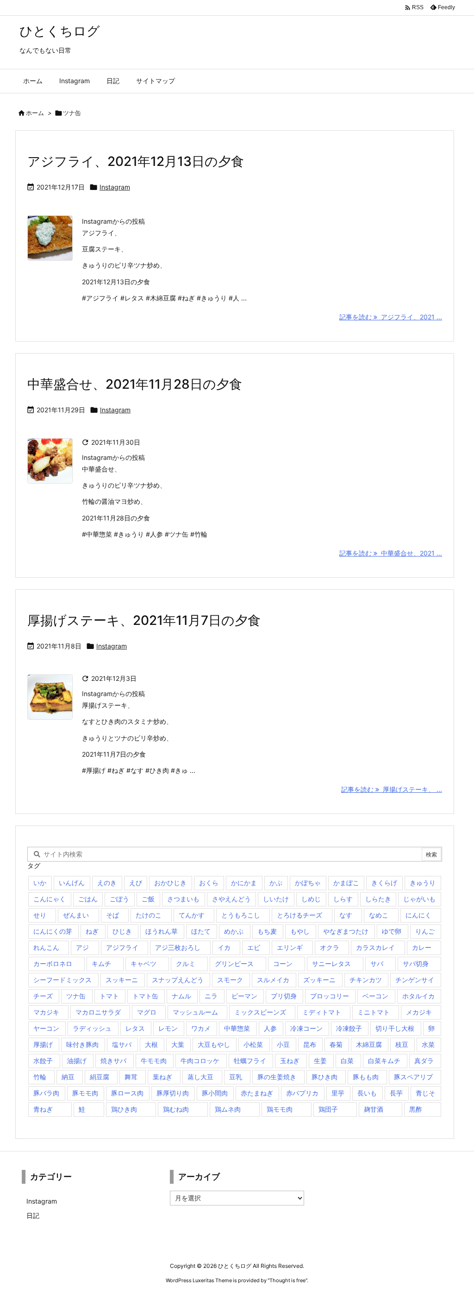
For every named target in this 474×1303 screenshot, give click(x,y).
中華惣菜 (237, 1028)
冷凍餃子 (349, 1028)
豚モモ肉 (85, 1093)
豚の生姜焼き (276, 1077)
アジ (82, 947)
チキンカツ (365, 980)
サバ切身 (416, 963)
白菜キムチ (384, 1060)
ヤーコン (46, 1028)
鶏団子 (328, 1109)
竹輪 (39, 1077)
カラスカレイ (375, 947)
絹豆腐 (99, 1077)
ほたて (201, 931)
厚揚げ (43, 1044)
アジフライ (122, 947)
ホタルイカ (418, 996)
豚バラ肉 (46, 1093)
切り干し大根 (394, 1028)
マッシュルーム (195, 1012)
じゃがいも (419, 899)
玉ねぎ (289, 1060)
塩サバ (121, 1044)
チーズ (43, 996)
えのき (107, 883)
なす (345, 915)
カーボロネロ (52, 963)
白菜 (347, 1060)
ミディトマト (321, 1012)
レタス (135, 1028)
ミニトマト (373, 1012)
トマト (109, 996)
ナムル (181, 996)
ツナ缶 (76, 996)
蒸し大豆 (200, 1077)
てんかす (192, 915)
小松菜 (253, 1044)
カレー (421, 947)
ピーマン (244, 996)
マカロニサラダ (98, 1012)
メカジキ (419, 1012)
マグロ (146, 1012)
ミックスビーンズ (260, 1012)
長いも (367, 1093)
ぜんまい (76, 915)
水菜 (428, 1044)
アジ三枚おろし (177, 947)
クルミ (185, 963)
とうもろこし (240, 915)
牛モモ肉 (154, 1060)
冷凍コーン (306, 1028)
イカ (224, 947)
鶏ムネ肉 (228, 1109)
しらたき (378, 899)
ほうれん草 (161, 931)
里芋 (337, 1093)
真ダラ (424, 1060)
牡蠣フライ (250, 1060)
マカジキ (46, 1012)
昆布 (309, 1044)
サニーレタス (331, 963)
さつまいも (183, 899)
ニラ (211, 996)
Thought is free (287, 1280)
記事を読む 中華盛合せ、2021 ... (390, 553)
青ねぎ (43, 1109)
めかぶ (233, 931)
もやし (300, 931)
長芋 (396, 1093)
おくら (208, 883)
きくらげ (384, 883)
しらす (343, 899)
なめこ (378, 915)
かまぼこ (346, 883)
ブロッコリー (329, 996)
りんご (425, 931)
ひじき (122, 931)
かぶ (275, 883)
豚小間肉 (215, 1093)
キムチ (101, 963)
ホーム (35, 112)
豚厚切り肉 (172, 1093)
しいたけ (276, 899)
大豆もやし (214, 1044)
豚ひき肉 (324, 1077)
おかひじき (170, 883)
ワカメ (201, 1028)
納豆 (68, 1077)
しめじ (311, 899)
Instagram (115, 187)
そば (112, 915)
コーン (283, 963)
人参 (270, 1028)
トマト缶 (145, 996)
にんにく (418, 915)
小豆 (283, 1044)
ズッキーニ (319, 980)
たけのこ (149, 915)
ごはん (88, 899)
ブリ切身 (284, 996)
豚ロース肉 (127, 1093)
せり (39, 915)
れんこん (46, 947)
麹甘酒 (373, 1109)
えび (135, 883)
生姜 (320, 1060)
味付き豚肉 (82, 1044)
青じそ (425, 1093)
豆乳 (235, 1077)
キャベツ (143, 963)
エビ (253, 947)
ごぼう (119, 899)
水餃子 (43, 1060)
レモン (168, 1028)
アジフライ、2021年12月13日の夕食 (135, 161)
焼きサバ (113, 1060)
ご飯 (148, 899)
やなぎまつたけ (345, 931)
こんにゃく (49, 899)
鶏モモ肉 (280, 1109)
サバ (376, 963)
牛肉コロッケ (200, 1060)
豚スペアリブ (413, 1077)
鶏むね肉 (176, 1109)
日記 (32, 1215)
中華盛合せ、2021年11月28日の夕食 (134, 384)
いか (39, 883)
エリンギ (290, 947)
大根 (151, 1044)
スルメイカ (273, 980)
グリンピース (234, 963)
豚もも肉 (366, 1077)
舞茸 (131, 1077)
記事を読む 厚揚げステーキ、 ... (391, 789)
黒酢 (415, 1109)
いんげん (72, 883)
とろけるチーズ (299, 915)
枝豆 (401, 1044)
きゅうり (423, 883)
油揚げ (77, 1060)
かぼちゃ (308, 883)
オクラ (329, 947)
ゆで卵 (391, 931)
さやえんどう (231, 899)
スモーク (230, 980)
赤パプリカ (302, 1093)
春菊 (336, 1044)
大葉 (177, 1044)
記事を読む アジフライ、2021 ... (390, 317)
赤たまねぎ (257, 1093)
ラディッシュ (92, 1028)
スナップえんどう (178, 980)
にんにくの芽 (52, 931)
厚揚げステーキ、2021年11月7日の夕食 (144, 620)
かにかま (244, 883)
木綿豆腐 (369, 1044)
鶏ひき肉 (124, 1109)
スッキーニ (122, 980)
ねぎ (92, 931)
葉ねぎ (162, 1077)
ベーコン (375, 996)
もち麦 (267, 931)
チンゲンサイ (414, 980)
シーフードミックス (62, 980)
